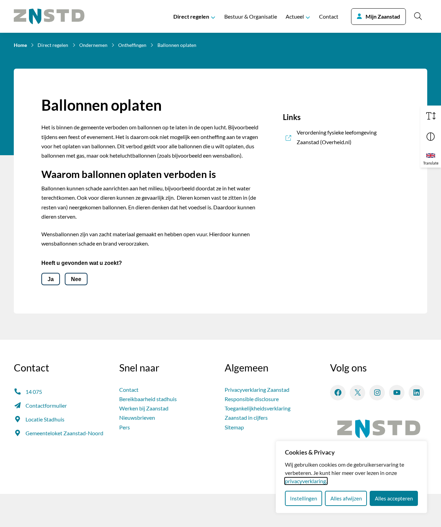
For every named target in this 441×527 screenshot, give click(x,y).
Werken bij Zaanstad (143, 408)
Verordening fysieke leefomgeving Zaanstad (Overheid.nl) (348, 137)
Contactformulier (46, 405)
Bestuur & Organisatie (250, 16)
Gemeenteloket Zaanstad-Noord (64, 433)
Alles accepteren (394, 498)
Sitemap (234, 427)
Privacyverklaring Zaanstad (257, 389)
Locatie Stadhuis (44, 419)
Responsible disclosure (252, 399)
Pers (124, 427)
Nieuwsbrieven (137, 417)
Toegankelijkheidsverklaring (257, 408)
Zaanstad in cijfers (246, 417)
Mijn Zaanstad (383, 16)
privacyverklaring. (306, 481)
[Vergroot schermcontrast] (430, 136)
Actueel (295, 16)
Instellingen (303, 498)
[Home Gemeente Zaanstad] (49, 16)
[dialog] (351, 477)
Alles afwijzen (346, 498)
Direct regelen (191, 16)
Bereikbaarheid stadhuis (148, 399)
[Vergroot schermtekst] (430, 116)
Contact (328, 16)
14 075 (33, 391)
